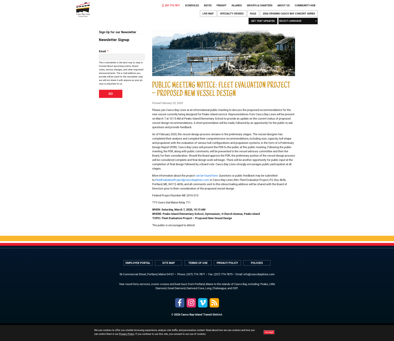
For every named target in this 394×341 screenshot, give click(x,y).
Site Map (168, 262)
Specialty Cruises (232, 13)
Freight (222, 5)
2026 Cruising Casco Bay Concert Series (289, 13)
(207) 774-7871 (195, 274)
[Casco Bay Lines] (83, 9)
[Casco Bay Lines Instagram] (191, 302)
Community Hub (305, 5)
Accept (269, 332)
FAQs (253, 13)
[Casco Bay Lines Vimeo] (202, 302)
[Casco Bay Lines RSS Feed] (214, 302)
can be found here (206, 175)
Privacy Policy (227, 262)
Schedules (192, 5)
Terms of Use (198, 262)
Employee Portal (138, 262)
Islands (237, 5)
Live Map (208, 13)
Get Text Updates (263, 21)
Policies (257, 262)
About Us (283, 5)
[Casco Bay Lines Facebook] (179, 302)
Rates (208, 5)
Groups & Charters (259, 5)
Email (104, 51)
